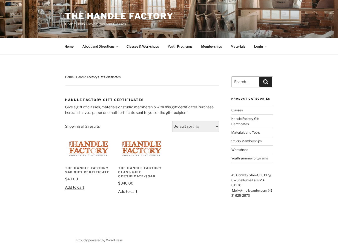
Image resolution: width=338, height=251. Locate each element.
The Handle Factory (119, 16)
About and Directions (98, 46)
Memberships (211, 46)
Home (69, 46)
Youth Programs (180, 46)
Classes (237, 110)
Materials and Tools (245, 132)
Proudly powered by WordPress (99, 240)
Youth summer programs (249, 158)
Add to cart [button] (74, 187)
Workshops (239, 150)
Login (258, 46)
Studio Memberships (246, 141)
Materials (238, 46)
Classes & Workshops (142, 46)
